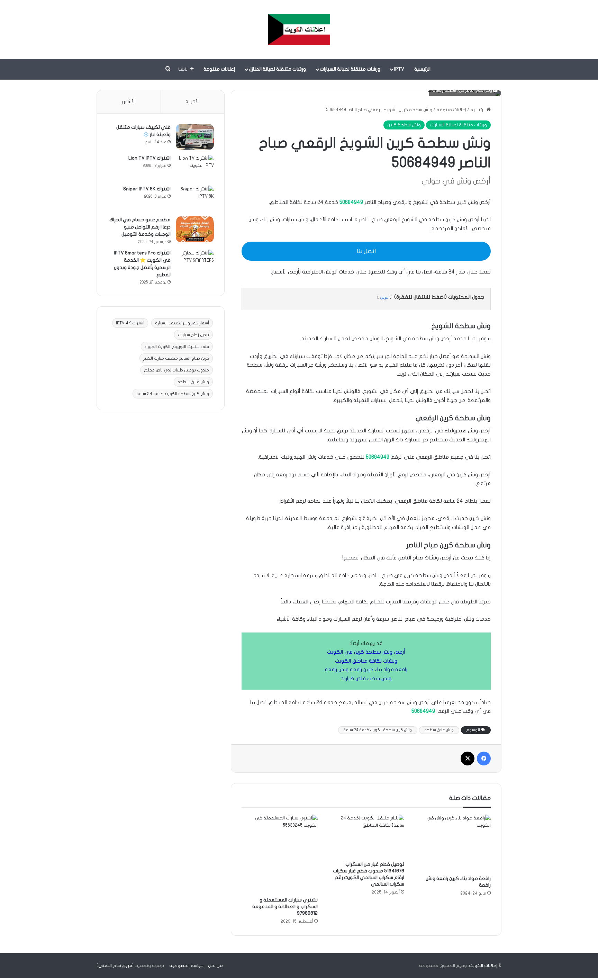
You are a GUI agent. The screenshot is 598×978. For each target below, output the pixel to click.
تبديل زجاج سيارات (193, 335)
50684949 (351, 202)
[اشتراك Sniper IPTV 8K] (195, 199)
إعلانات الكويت (483, 965)
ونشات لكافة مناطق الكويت (366, 661)
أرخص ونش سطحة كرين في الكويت (366, 652)
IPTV (399, 69)
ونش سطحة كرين (404, 125)
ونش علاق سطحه (439, 730)
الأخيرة (192, 101)
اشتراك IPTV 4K (130, 323)
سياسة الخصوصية (186, 965)
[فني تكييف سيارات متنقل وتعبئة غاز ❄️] (195, 137)
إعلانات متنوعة (219, 69)
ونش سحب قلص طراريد (366, 678)
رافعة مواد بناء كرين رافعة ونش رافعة (366, 669)
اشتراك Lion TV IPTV (149, 158)
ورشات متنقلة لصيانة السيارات (350, 69)
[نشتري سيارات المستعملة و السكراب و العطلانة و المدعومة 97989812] (280, 854)
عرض (384, 297)
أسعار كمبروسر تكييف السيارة (182, 323)
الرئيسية (422, 69)
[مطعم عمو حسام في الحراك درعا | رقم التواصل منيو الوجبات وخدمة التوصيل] (195, 229)
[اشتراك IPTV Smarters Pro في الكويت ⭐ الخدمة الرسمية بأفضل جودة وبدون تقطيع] (195, 263)
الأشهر (128, 101)
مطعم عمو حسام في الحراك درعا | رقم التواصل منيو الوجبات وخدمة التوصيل (140, 227)
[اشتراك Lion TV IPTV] (195, 168)
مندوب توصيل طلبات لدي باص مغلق (176, 370)
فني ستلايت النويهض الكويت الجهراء (177, 346)
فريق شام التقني (115, 965)
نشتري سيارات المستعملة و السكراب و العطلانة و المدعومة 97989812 (285, 906)
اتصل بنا (366, 251)
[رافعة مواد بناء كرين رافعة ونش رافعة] (453, 843)
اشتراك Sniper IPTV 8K (147, 188)
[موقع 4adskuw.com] (299, 29)
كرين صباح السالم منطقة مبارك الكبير (176, 358)
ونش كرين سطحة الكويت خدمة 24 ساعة (378, 730)
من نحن (215, 965)
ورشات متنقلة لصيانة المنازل (277, 69)
